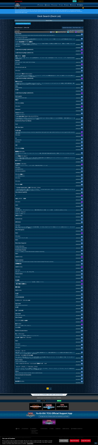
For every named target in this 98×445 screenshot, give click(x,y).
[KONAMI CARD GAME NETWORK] (49, 422)
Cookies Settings (64, 440)
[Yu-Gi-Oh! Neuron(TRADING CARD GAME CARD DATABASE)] (17, 5)
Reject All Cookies (74, 440)
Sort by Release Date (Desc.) (34, 431)
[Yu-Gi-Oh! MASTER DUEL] (62, 406)
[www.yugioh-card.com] (35, 406)
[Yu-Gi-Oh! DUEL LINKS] (49, 406)
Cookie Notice (30, 443)
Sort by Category (34, 433)
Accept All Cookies (85, 440)
